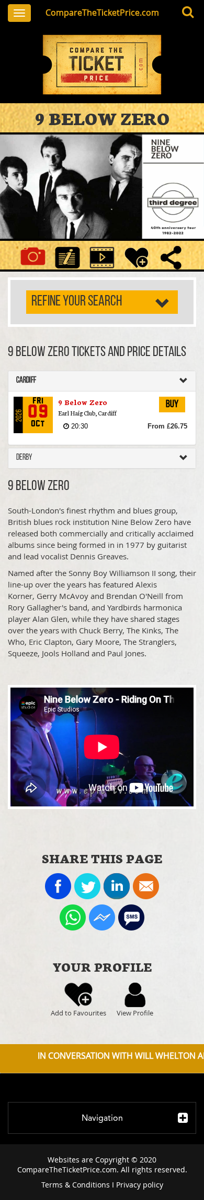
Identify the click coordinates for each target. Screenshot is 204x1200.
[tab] (102, 381)
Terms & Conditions (75, 1185)
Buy (172, 404)
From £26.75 (167, 426)
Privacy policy (139, 1185)
